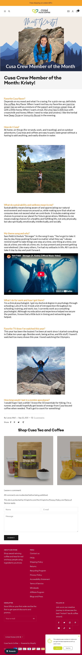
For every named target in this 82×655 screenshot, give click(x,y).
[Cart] (77, 11)
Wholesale (34, 588)
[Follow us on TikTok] (64, 628)
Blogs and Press (36, 596)
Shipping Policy (36, 562)
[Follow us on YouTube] (59, 628)
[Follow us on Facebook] (59, 622)
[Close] (79, 636)
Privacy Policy (55, 500)
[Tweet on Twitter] (19, 422)
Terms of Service (36, 583)
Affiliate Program (37, 592)
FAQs (32, 558)
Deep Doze (15, 115)
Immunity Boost (32, 115)
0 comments (39, 418)
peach (44, 106)
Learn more (56, 644)
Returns (33, 566)
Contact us (34, 553)
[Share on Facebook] (10, 422)
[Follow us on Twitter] (64, 622)
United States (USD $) (13, 637)
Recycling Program (38, 571)
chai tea (52, 109)
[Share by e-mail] (23, 422)
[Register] (33, 618)
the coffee (9, 104)
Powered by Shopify (28, 643)
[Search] (9, 11)
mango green (60, 106)
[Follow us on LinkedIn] (69, 628)
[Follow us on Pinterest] (75, 622)
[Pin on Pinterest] (14, 422)
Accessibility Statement (40, 579)
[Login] (73, 11)
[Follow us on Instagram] (69, 622)
